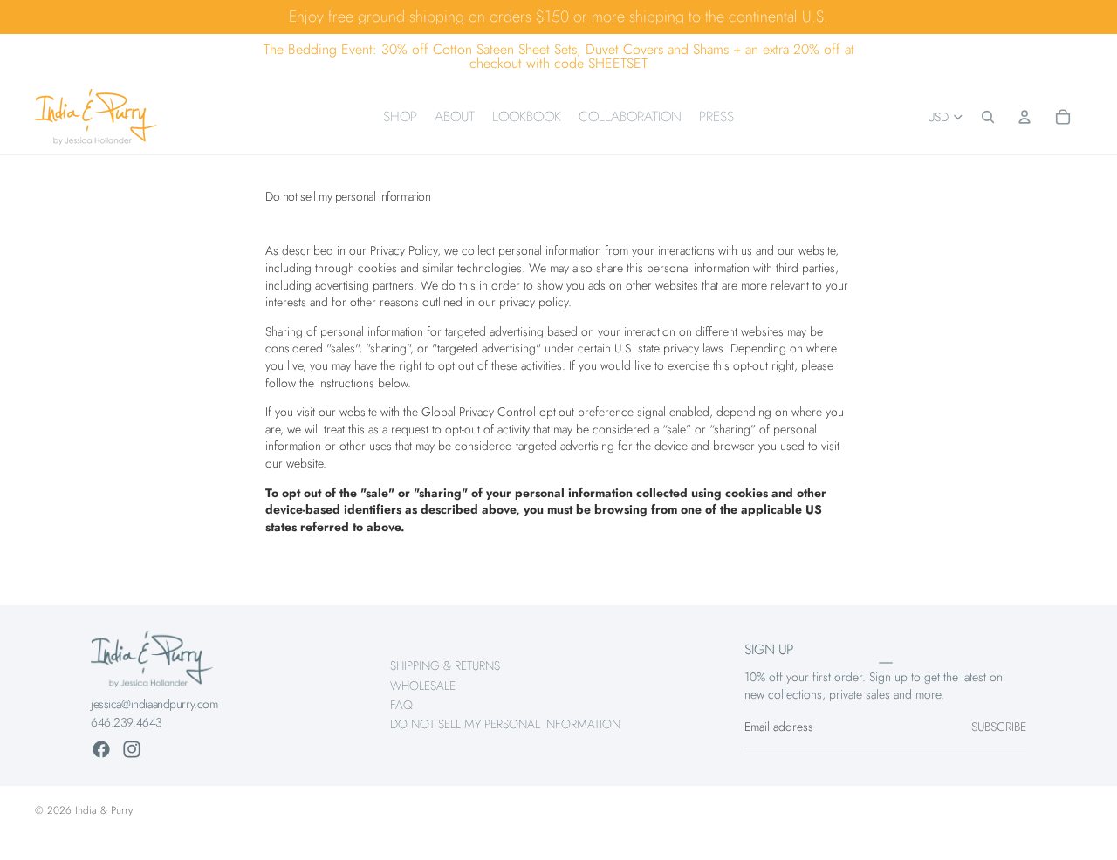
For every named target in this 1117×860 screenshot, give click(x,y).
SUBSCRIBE (998, 727)
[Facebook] (101, 749)
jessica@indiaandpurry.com (154, 704)
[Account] (1024, 117)
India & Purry (104, 810)
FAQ (401, 704)
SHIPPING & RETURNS (445, 665)
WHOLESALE (423, 685)
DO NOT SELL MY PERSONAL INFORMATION (505, 725)
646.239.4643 (126, 722)
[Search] (988, 117)
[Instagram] (131, 749)
